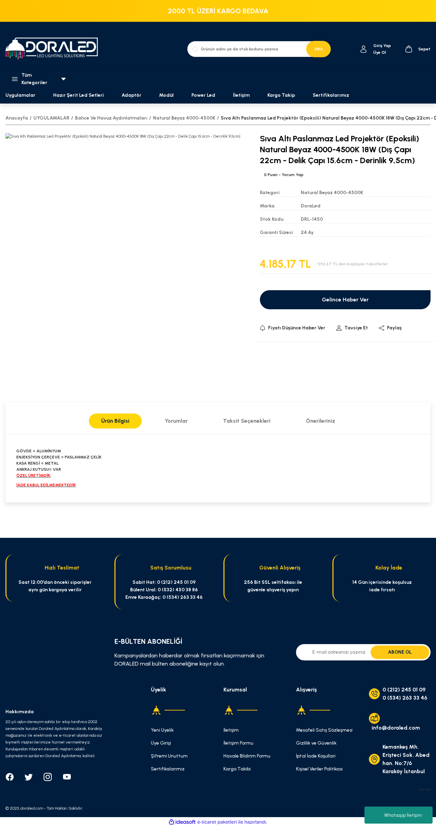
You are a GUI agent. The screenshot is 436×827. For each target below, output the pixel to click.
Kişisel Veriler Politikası (319, 769)
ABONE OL (400, 652)
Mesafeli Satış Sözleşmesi (324, 730)
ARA (318, 49)
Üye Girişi (161, 743)
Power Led (203, 95)
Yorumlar (176, 421)
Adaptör (131, 95)
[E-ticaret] (217, 822)
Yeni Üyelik (162, 730)
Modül (166, 95)
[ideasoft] (182, 822)
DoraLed (311, 206)
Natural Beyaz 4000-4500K (332, 193)
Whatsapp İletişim (403, 815)
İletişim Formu (238, 743)
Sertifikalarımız (331, 95)
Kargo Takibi (237, 769)
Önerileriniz (320, 421)
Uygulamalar (20, 95)
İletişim (241, 95)
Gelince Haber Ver (345, 299)
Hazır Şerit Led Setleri (78, 95)
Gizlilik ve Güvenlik (316, 743)
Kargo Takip (281, 95)
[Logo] (54, 49)
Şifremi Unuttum (169, 756)
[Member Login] (363, 49)
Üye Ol (379, 52)
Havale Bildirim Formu (246, 756)
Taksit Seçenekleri (246, 421)
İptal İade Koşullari (316, 756)
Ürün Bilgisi (115, 421)
